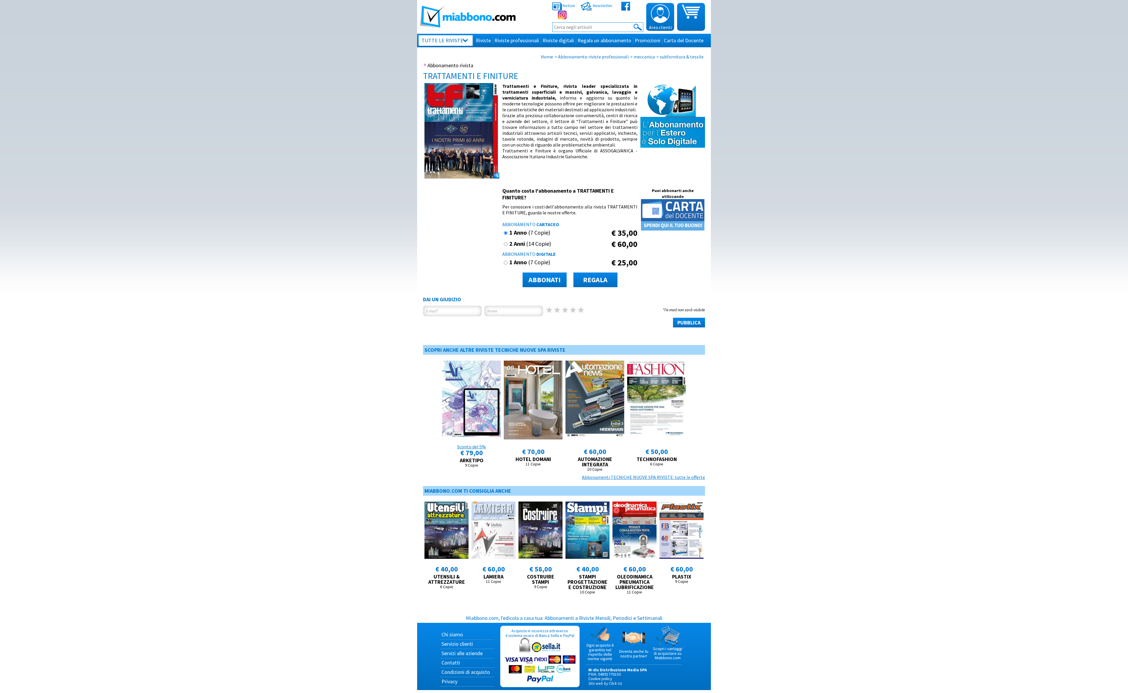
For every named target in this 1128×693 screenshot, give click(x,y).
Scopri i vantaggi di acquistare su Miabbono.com (667, 653)
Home (547, 57)
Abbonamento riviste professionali (593, 57)
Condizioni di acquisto (466, 672)
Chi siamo (452, 634)
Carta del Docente (684, 40)
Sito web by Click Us (605, 683)
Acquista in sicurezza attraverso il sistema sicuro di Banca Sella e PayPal (540, 633)
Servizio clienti (457, 643)
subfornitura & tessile (682, 57)
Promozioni (647, 40)
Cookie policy (600, 678)
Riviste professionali (516, 40)
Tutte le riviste (442, 40)
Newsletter (602, 5)
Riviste (483, 40)
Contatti (451, 662)
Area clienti (660, 27)
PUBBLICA (689, 322)
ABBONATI (544, 279)
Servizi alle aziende (462, 653)
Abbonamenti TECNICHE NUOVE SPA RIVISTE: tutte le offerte (643, 477)
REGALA (595, 279)
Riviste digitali (558, 40)
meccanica (644, 57)
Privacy (449, 681)
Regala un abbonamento (604, 40)
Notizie (568, 5)
